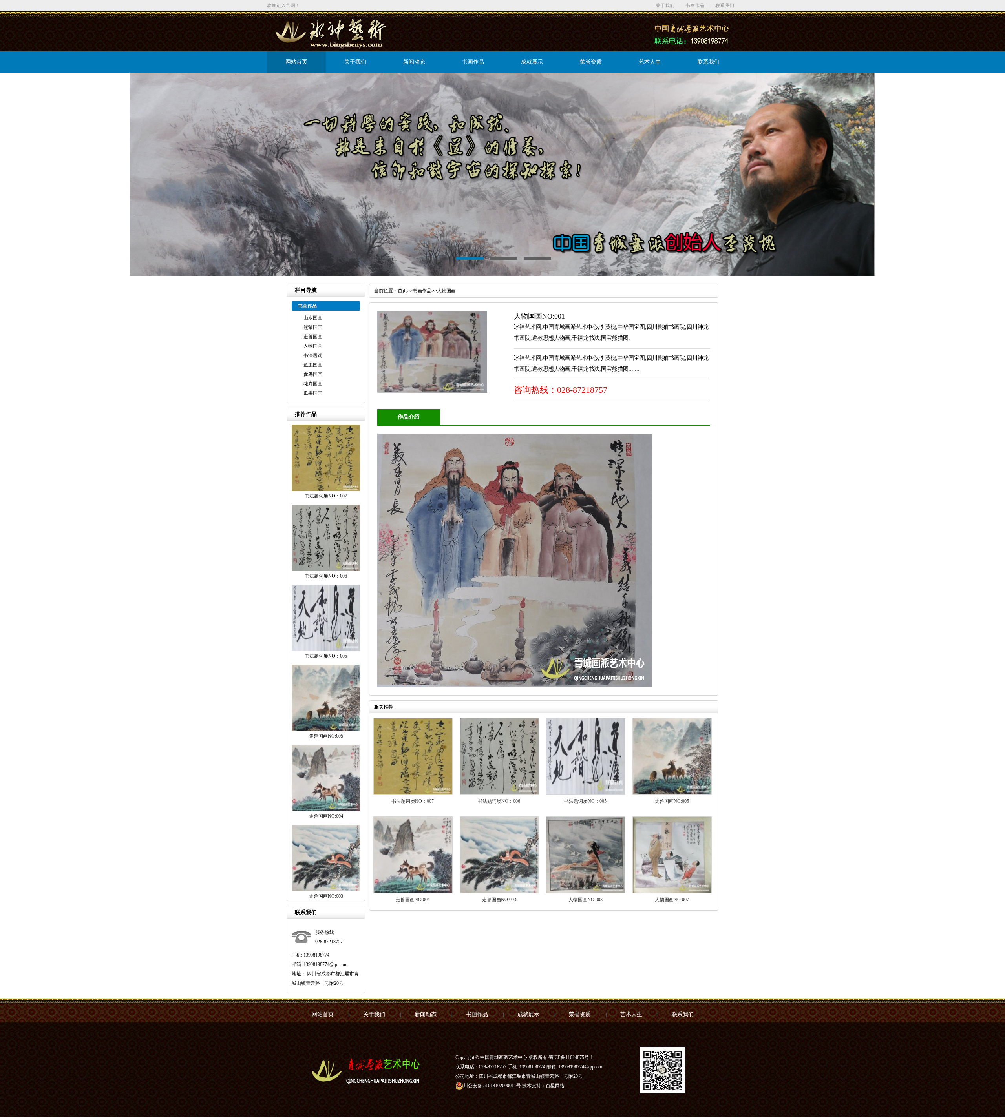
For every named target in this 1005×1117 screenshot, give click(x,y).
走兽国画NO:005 (672, 801)
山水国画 (312, 318)
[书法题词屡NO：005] (585, 793)
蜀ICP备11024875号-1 (570, 1057)
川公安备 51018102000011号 (492, 1085)
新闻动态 (414, 62)
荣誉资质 (591, 62)
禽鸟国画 (312, 374)
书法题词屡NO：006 (499, 801)
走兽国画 (312, 336)
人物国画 (312, 346)
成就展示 (532, 62)
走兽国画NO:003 (499, 899)
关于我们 (665, 5)
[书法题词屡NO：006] (499, 793)
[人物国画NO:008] (585, 892)
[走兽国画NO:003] (499, 892)
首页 (402, 290)
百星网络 (555, 1085)
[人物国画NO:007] (672, 892)
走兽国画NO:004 (413, 899)
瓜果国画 (312, 393)
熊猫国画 (312, 327)
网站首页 (296, 62)
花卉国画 (312, 383)
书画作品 (694, 5)
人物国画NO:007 (672, 899)
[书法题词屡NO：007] (413, 793)
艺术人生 (650, 62)
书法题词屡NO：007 (412, 801)
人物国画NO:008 (585, 899)
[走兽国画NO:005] (672, 793)
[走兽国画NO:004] (413, 892)
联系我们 (724, 5)
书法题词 (312, 355)
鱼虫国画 (312, 365)
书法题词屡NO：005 (585, 801)
